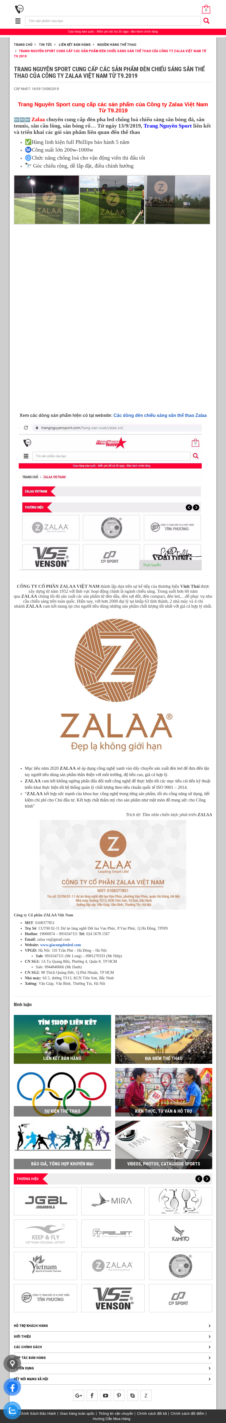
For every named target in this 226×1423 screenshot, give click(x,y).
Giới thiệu (22, 1336)
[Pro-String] (180, 1201)
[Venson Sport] (113, 1298)
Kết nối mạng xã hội (31, 1379)
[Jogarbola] (45, 1201)
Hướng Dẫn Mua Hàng (111, 1419)
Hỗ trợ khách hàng (31, 1326)
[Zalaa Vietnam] (113, 1265)
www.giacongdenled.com (60, 945)
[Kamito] (180, 1233)
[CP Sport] (180, 1298)
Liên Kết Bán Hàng (74, 45)
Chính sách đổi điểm (187, 1413)
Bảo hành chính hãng (144, 31)
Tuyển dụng (24, 1368)
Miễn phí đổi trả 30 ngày (113, 31)
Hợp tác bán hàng (30, 1358)
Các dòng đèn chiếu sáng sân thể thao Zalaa (160, 415)
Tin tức (45, 45)
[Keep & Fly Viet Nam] (45, 1233)
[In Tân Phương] (45, 1298)
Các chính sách (28, 1347)
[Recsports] (180, 1265)
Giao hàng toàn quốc (81, 31)
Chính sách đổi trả (152, 1413)
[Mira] (113, 1201)
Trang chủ (23, 45)
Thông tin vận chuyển (115, 1413)
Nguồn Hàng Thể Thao (116, 45)
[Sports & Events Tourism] (45, 1265)
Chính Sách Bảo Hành (37, 1413)
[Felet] (113, 1233)
